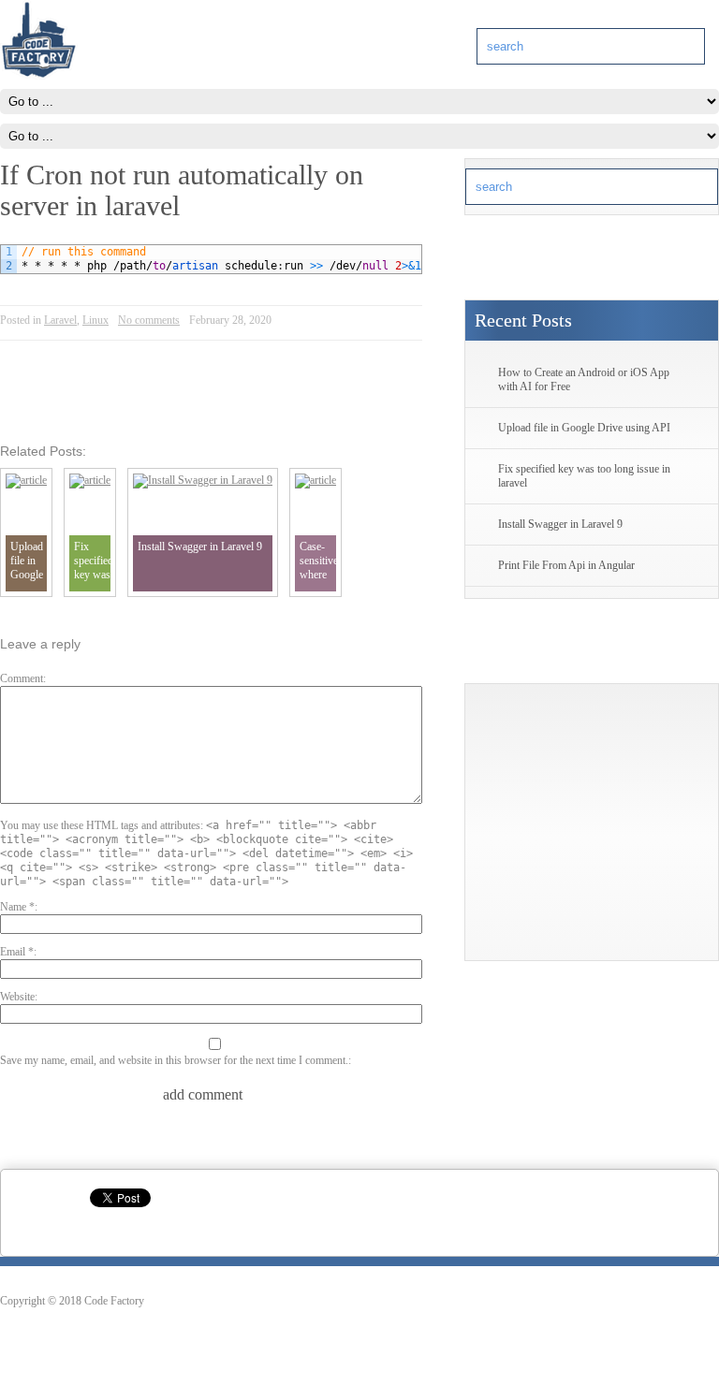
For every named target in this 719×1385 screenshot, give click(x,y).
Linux (95, 320)
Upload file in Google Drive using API (584, 427)
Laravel (60, 320)
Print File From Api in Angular (566, 565)
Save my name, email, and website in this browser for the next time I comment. (174, 1060)
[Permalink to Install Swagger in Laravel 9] (202, 480)
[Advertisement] (592, 828)
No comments (149, 320)
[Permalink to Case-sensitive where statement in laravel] (315, 480)
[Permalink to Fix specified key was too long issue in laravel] (89, 480)
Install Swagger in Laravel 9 (560, 524)
